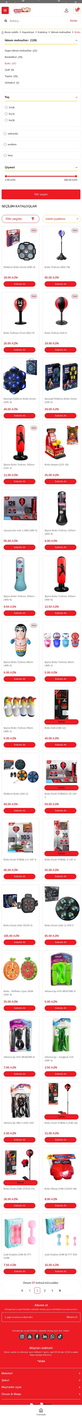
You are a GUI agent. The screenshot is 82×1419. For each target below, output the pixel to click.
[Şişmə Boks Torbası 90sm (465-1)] (20, 706)
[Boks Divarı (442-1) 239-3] (61, 903)
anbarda (13, 133)
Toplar (11, 76)
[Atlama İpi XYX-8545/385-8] (20, 1035)
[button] (41, 1412)
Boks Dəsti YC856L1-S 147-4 (20, 859)
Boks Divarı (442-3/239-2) (18, 925)
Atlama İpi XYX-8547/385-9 (60, 991)
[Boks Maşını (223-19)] (61, 442)
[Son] (60, 1290)
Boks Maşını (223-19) (56, 464)
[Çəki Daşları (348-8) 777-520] (61, 1232)
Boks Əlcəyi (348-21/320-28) (60, 1188)
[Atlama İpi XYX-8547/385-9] (61, 969)
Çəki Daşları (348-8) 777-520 (61, 1254)
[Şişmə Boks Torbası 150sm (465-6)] (20, 574)
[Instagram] (22, 1337)
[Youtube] (30, 1337)
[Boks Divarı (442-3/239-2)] (20, 903)
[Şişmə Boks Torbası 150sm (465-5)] (61, 574)
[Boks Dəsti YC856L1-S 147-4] (20, 837)
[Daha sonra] (52, 1290)
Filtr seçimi (41, 194)
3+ (12, 107)
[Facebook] (37, 1337)
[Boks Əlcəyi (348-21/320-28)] (61, 1166)
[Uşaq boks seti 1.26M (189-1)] (20, 508)
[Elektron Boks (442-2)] (20, 771)
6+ (12, 120)
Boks (10, 63)
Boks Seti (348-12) (55, 727)
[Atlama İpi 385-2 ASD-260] (20, 1100)
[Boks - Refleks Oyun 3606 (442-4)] (20, 969)
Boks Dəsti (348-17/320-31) (19, 1188)
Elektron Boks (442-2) (16, 793)
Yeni (10, 155)
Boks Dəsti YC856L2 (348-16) (61, 1122)
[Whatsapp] (52, 1337)
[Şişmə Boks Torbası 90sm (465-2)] (61, 640)
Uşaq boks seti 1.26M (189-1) (20, 530)
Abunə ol (71, 1317)
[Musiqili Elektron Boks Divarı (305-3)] (61, 376)
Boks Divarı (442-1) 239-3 (59, 925)
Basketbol (13, 56)
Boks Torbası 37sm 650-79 (19, 332)
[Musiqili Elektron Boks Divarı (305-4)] (20, 376)
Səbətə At (19, 283)
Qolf (9, 69)
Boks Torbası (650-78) (57, 267)
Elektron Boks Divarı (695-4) (19, 267)
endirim (12, 144)
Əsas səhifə (11, 32)
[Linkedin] (45, 1337)
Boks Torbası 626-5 (56, 332)
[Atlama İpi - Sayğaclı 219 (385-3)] (61, 1035)
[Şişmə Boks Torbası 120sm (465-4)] (61, 508)
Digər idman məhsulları (21, 50)
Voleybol (12, 82)
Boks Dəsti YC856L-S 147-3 (60, 859)
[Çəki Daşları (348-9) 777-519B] (20, 1232)
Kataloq (42, 32)
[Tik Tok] (60, 1337)
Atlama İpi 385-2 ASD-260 (19, 1122)
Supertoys (28, 32)
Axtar (73, 20)
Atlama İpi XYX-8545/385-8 (19, 1056)
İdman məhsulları (61, 32)
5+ (12, 113)
